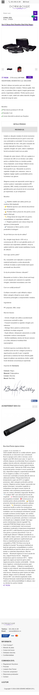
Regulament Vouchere (10, 664)
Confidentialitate (8, 655)
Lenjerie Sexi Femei (9, 669)
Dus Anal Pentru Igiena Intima (13, 446)
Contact (5, 677)
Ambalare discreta (9, 652)
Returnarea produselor (10, 674)
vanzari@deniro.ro (15, 631)
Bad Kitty (12, 378)
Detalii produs (19, 124)
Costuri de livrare (8, 650)
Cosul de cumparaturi (10, 671)
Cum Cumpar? (8, 645)
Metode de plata (8, 647)
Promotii (6, 666)
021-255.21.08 (15, 2)
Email (27, 2)
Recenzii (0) (19, 129)
